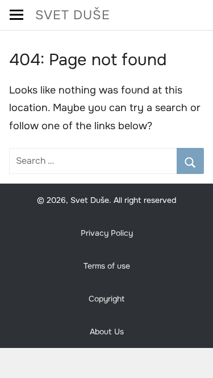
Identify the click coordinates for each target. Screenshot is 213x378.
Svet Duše (72, 15)
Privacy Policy (107, 233)
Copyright (106, 299)
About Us (107, 331)
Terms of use (106, 266)
